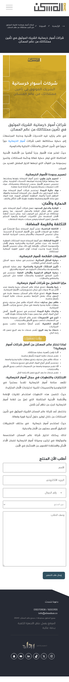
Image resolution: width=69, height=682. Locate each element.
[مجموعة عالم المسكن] (50, 7)
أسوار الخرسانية (16, 141)
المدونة (42, 26)
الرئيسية (56, 26)
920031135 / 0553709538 (46, 610)
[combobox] (62, 492)
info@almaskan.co (48, 614)
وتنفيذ (38, 645)
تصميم (44, 645)
